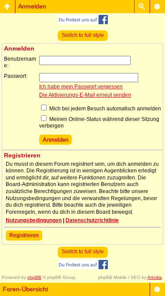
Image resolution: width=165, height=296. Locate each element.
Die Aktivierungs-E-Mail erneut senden (85, 95)
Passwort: (15, 76)
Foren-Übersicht (25, 288)
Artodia (154, 277)
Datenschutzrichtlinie (92, 220)
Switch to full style (83, 35)
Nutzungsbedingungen (34, 220)
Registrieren (24, 235)
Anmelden (32, 6)
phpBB (34, 277)
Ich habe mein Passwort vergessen (81, 87)
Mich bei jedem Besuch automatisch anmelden (104, 109)
